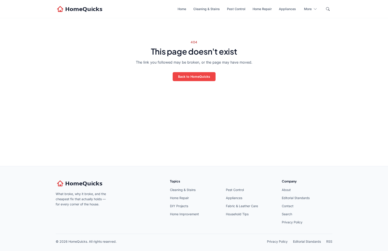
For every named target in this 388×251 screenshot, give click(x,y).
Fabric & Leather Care (242, 206)
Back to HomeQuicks (194, 76)
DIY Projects (179, 206)
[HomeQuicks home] (80, 9)
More (308, 9)
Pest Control (236, 9)
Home (182, 9)
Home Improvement (184, 214)
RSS (329, 241)
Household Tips (237, 214)
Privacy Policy (292, 222)
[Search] (327, 8)
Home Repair (262, 9)
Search (287, 214)
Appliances (287, 9)
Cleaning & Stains (206, 9)
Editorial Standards (296, 198)
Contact (287, 206)
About (286, 190)
